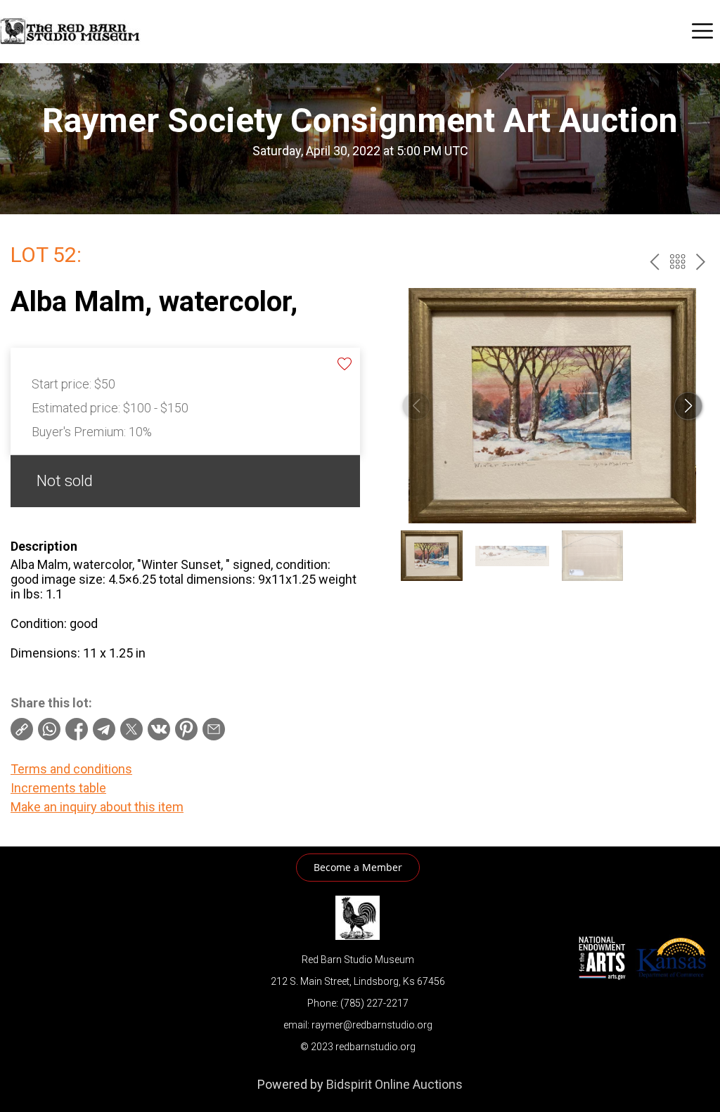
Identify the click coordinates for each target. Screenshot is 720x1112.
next (700, 261)
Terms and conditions (71, 768)
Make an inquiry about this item (97, 806)
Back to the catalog (677, 261)
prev (654, 261)
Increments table (58, 787)
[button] (688, 406)
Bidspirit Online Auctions (394, 1084)
